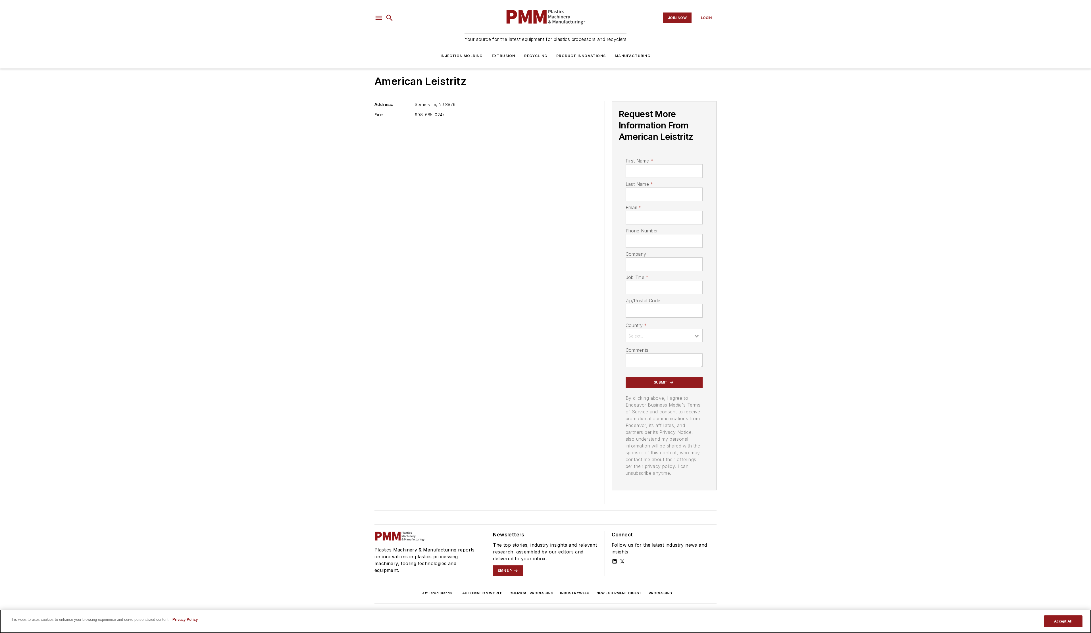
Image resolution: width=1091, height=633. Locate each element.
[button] (378, 18)
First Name (639, 161)
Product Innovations (581, 56)
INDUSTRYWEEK (575, 593)
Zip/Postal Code (643, 300)
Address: (383, 104)
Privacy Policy (185, 619)
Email (633, 207)
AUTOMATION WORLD (482, 593)
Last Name (639, 184)
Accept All (1063, 621)
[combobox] (664, 335)
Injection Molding (461, 56)
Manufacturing (632, 56)
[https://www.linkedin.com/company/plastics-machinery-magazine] (614, 561)
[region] (545, 621)
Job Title (637, 277)
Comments (637, 350)
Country (636, 325)
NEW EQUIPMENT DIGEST (619, 593)
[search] (389, 18)
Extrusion (503, 56)
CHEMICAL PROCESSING (531, 593)
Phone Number (642, 231)
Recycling (535, 56)
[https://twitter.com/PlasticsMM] (622, 561)
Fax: (378, 114)
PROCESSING (660, 593)
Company (636, 254)
